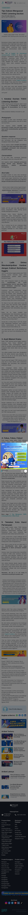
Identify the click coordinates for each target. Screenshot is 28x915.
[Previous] (22, 471)
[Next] (25, 471)
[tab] (1, 471)
